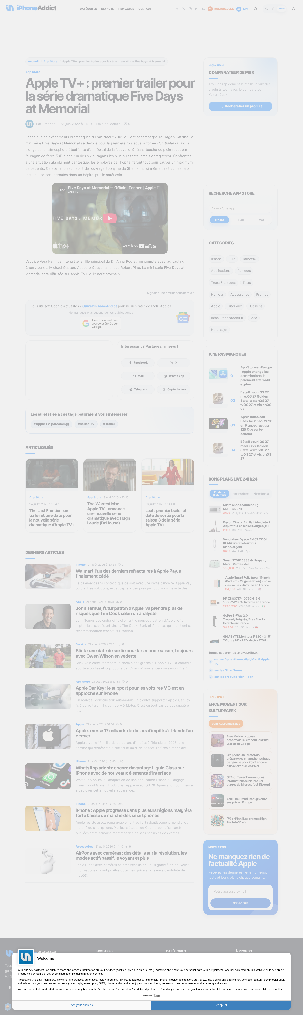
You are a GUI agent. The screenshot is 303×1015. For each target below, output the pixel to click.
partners (39, 970)
